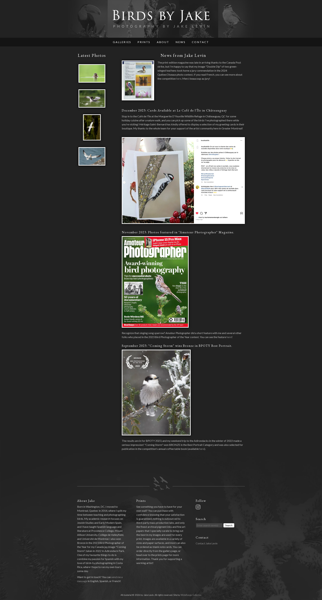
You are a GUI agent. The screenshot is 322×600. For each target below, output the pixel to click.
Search (228, 525)
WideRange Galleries (191, 595)
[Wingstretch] (91, 105)
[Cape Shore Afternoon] (92, 138)
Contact (200, 42)
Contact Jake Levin (207, 543)
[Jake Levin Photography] (161, 35)
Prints (144, 42)
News (180, 42)
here (178, 78)
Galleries (122, 42)
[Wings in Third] (91, 163)
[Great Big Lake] (91, 80)
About (163, 42)
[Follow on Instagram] (198, 506)
